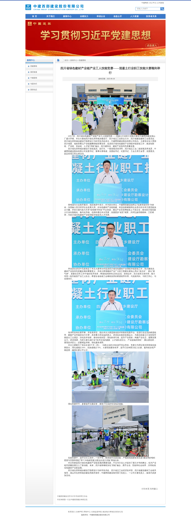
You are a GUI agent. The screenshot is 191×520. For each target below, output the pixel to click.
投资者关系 (151, 16)
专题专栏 (33, 84)
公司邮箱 (160, 3)
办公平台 (152, 3)
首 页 (34, 16)
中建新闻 (33, 78)
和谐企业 (101, 16)
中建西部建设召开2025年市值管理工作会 (72, 496)
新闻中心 (67, 16)
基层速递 (33, 72)
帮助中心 (87, 512)
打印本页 (145, 489)
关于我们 (50, 16)
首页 (66, 60)
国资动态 (33, 90)
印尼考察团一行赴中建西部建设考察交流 (72, 500)
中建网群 (145, 3)
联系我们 (71, 512)
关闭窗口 (154, 489)
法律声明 (79, 512)
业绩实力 (84, 16)
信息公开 (118, 16)
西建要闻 (33, 66)
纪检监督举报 (97, 512)
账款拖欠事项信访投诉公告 (113, 512)
